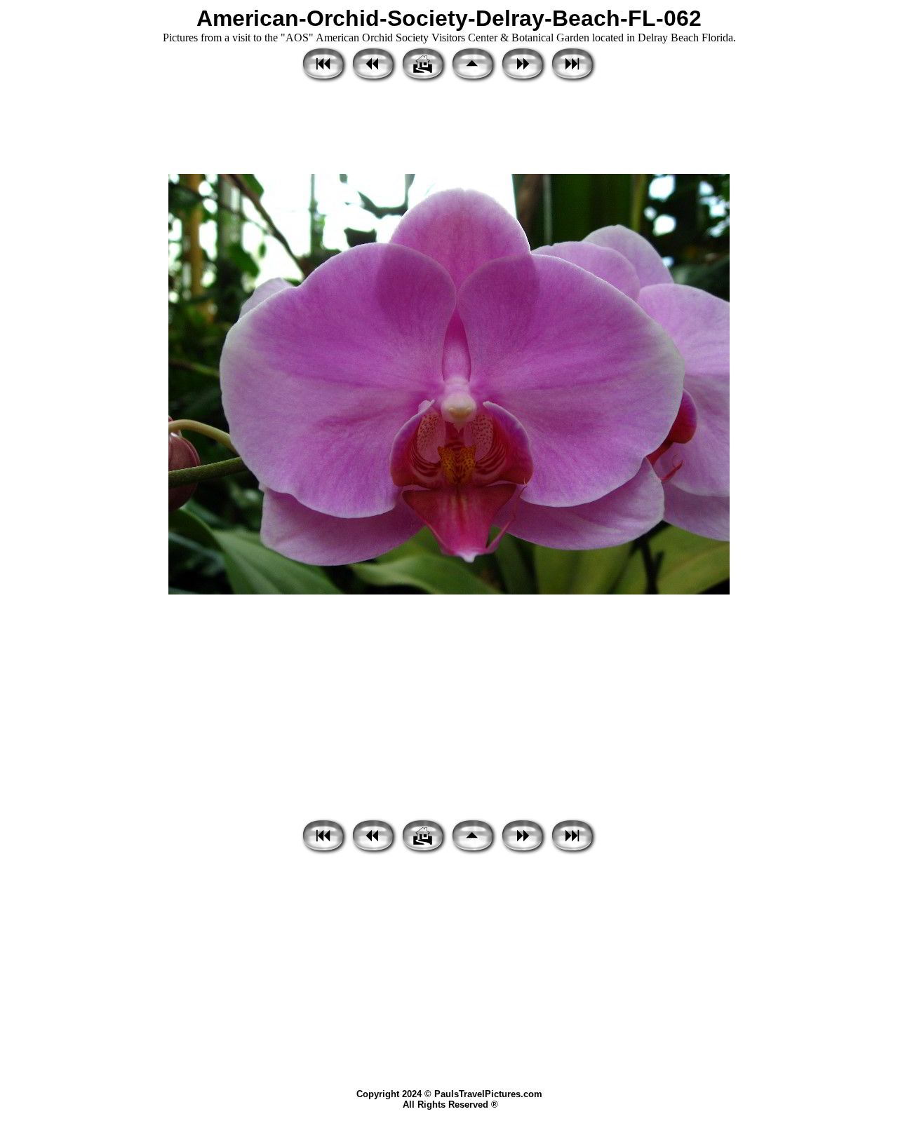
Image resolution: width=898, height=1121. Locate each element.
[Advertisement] (449, 129)
